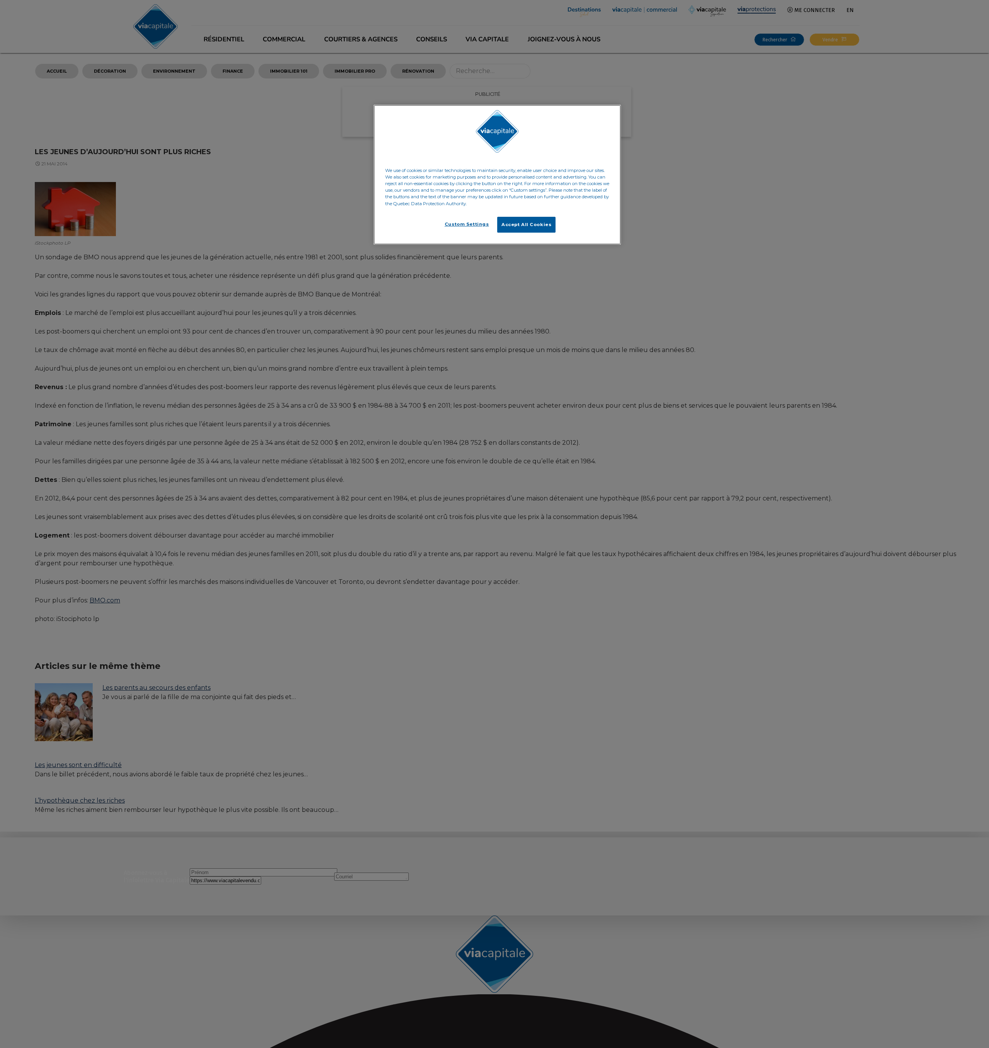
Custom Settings (467, 224)
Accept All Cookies (526, 224)
